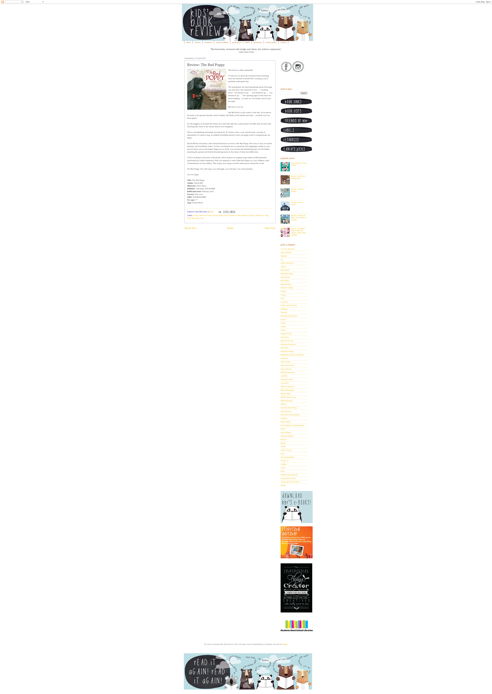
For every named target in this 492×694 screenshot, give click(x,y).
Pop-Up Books (286, 432)
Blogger (285, 644)
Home (230, 228)
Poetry (283, 429)
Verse (282, 471)
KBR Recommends (287, 372)
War (202, 218)
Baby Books (285, 270)
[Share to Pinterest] (234, 212)
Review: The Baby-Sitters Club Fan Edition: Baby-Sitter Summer (298, 232)
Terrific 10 (284, 461)
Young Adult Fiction (288, 478)
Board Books (285, 277)
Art (282, 260)
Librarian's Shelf (287, 379)
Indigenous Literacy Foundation (292, 355)
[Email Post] (219, 212)
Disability (284, 309)
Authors (283, 267)
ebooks (283, 485)
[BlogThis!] (226, 212)
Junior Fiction (286, 362)
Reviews (252, 215)
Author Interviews (287, 263)
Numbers (284, 418)
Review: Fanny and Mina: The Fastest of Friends (298, 217)
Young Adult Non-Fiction (290, 482)
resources (208, 42)
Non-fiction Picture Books (290, 415)
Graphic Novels (286, 334)
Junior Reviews (286, 369)
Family (283, 323)
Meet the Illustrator (288, 387)
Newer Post (190, 228)
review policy (271, 42)
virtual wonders (222, 42)
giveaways (257, 42)
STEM (283, 447)
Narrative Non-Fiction (289, 408)
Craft (282, 298)
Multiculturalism (287, 401)
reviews (198, 42)
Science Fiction (286, 450)
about (188, 42)
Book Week (285, 281)
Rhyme (283, 443)
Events (283, 320)
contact (283, 42)
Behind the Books (287, 274)
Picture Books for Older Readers (236, 215)
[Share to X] (229, 212)
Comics (283, 295)
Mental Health (286, 394)
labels (247, 42)
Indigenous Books (287, 351)
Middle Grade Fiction (288, 397)
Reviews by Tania (262, 215)
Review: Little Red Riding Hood (298, 177)
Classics (283, 291)
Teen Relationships (287, 457)
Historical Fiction (205, 215)
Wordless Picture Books (289, 475)
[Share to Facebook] (231, 212)
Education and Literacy (289, 316)
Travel (283, 468)
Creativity (284, 302)
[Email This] (224, 212)
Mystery (283, 404)
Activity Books (286, 253)
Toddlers (284, 464)
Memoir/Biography (287, 390)
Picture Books (218, 215)
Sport (283, 454)
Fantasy (283, 327)
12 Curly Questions (288, 249)
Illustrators (284, 348)
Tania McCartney (193, 218)
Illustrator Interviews (288, 344)
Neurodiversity (286, 411)
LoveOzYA (285, 383)
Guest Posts (285, 337)
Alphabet (284, 256)
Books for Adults (287, 288)
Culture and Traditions (289, 305)
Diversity (284, 312)
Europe (195, 215)
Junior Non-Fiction (287, 365)
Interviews (284, 358)
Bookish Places (286, 284)
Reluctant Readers (287, 436)
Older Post (269, 228)
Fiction (283, 330)
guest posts (236, 42)
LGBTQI (284, 376)
